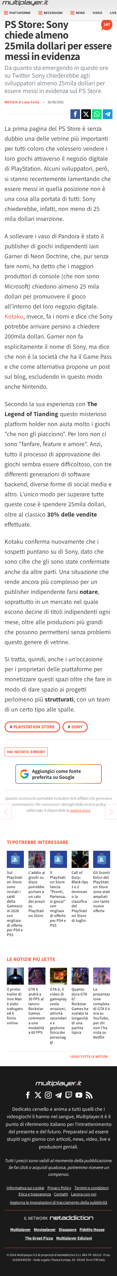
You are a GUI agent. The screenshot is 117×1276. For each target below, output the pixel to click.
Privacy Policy (59, 1187)
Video (97, 13)
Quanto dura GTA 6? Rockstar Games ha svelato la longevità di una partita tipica (80, 1011)
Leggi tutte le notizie (89, 1056)
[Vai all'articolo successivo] (5, 812)
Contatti (61, 1194)
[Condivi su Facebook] (75, 114)
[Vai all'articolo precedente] (111, 812)
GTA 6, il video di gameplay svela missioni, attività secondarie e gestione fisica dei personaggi (58, 1016)
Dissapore (67, 1229)
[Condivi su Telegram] (107, 114)
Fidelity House (92, 1229)
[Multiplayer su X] (38, 1094)
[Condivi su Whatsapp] (97, 114)
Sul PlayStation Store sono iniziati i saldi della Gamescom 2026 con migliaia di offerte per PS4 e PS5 (15, 903)
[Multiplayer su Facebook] (27, 1094)
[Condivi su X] (86, 114)
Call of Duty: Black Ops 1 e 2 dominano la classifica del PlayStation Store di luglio (80, 896)
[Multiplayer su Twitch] (68, 1094)
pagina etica (80, 810)
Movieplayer (45, 1229)
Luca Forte (31, 102)
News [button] (80, 13)
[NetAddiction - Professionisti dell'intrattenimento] (71, 1218)
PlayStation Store (32, 727)
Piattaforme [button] (20, 13)
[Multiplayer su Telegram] (58, 1094)
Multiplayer (20, 1229)
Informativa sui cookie (25, 1187)
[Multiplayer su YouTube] (79, 1094)
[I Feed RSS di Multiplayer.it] (89, 1094)
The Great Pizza (39, 1238)
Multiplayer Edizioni (74, 1238)
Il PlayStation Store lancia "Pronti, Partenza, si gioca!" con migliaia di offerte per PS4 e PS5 (58, 899)
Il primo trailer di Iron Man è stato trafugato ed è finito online (15, 1006)
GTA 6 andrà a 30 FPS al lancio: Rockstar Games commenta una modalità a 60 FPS (36, 1011)
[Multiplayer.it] (25, 3)
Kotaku (14, 316)
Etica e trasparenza (34, 1194)
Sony (75, 727)
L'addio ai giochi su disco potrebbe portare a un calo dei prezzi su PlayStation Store (36, 894)
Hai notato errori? (26, 751)
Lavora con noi (83, 1194)
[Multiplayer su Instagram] (48, 1094)
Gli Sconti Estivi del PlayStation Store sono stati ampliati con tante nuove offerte (101, 891)
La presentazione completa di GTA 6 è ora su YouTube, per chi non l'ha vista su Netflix (101, 1013)
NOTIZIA (11, 102)
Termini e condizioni (91, 1187)
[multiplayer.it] (58, 1083)
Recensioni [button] (53, 13)
